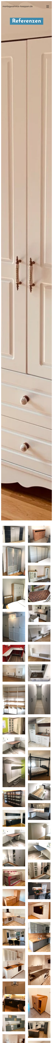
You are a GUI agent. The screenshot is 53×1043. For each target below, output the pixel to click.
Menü (47, 6)
